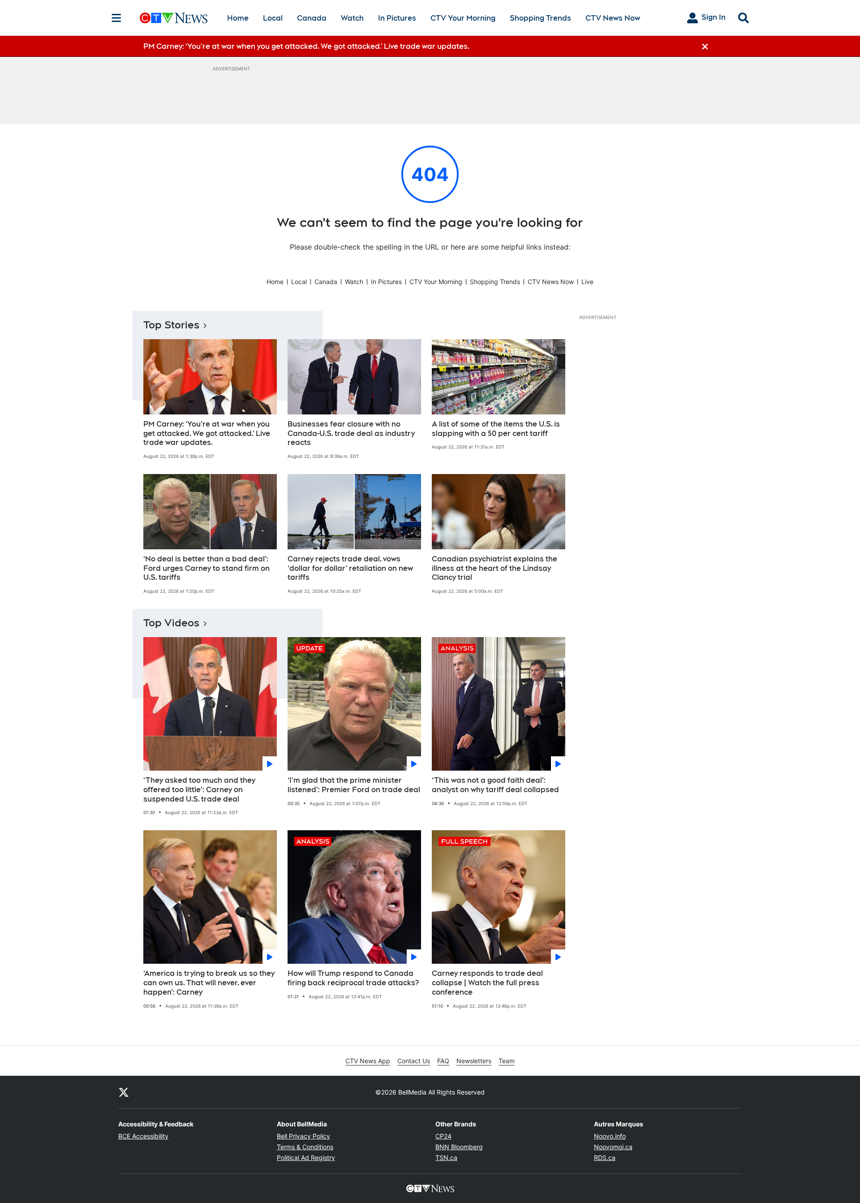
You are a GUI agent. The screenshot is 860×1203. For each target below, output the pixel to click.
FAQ (443, 1061)
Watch (352, 18)
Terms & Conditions (305, 1147)
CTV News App (367, 1061)
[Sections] (116, 18)
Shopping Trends (540, 18)
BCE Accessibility (143, 1136)
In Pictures (397, 18)
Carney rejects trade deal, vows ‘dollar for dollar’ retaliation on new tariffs (350, 568)
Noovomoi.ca (613, 1147)
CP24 (443, 1136)
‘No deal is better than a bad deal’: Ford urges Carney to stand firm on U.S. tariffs (206, 568)
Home (238, 18)
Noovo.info (610, 1136)
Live (587, 281)
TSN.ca (446, 1157)
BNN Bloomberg (459, 1147)
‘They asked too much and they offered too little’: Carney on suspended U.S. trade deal (199, 789)
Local (273, 18)
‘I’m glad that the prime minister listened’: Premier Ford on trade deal (354, 785)
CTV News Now (612, 18)
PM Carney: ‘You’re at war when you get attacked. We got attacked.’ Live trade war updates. (206, 433)
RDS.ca (604, 1157)
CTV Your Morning (462, 18)
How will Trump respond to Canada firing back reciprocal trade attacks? (353, 978)
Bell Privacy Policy (303, 1136)
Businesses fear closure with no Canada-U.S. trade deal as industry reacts (351, 433)
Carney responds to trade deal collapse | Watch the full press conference (487, 982)
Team (507, 1061)
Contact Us (413, 1061)
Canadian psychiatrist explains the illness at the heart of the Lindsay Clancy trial (494, 568)
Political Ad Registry (306, 1157)
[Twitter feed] (123, 1092)
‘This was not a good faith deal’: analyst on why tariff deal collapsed (495, 785)
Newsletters (473, 1061)
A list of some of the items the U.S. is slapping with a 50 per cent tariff (496, 429)
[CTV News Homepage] (173, 18)
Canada (312, 18)
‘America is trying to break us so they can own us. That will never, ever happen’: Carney (209, 982)
